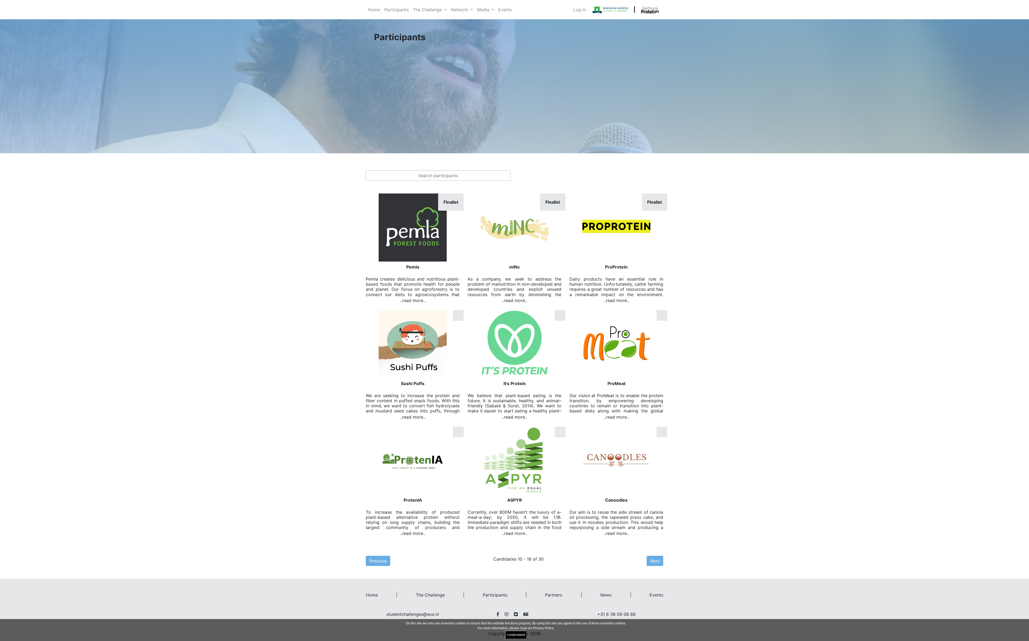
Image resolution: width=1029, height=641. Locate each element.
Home (374, 9)
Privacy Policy (543, 628)
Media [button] (484, 9)
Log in (579, 9)
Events (505, 9)
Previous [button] (378, 561)
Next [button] (655, 561)
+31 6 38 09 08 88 (616, 614)
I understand (516, 635)
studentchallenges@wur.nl (412, 614)
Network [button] (460, 9)
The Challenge (430, 595)
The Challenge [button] (428, 9)
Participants (396, 9)
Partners (553, 595)
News (606, 595)
